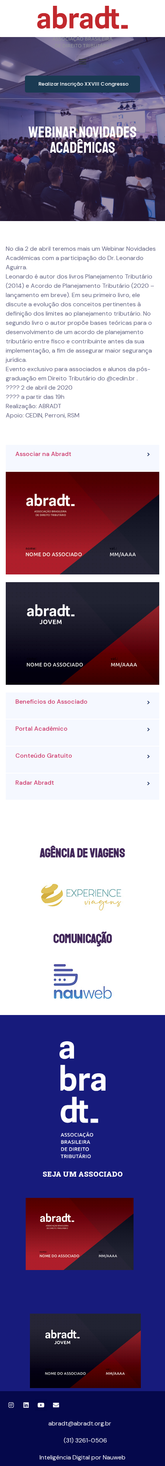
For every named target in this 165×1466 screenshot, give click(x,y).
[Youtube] (41, 1405)
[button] (82, 61)
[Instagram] (11, 1405)
